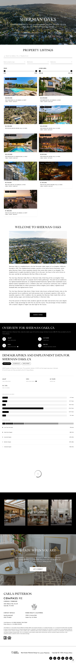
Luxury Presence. (45, 652)
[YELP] (62, 658)
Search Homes (38, 314)
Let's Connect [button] (38, 569)
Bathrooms (30, 62)
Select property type (9, 62)
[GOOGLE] (66, 658)
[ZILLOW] (70, 658)
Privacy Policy (68, 652)
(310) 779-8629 (7, 617)
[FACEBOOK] (50, 658)
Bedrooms (53, 62)
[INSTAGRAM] (54, 658)
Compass (46, 627)
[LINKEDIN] (58, 658)
